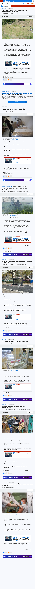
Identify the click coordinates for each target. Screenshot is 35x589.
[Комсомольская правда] (8, 1)
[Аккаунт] (33, 1)
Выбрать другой (6, 6)
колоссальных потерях (8, 219)
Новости (3, 8)
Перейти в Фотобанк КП (14, 139)
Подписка (32, 3)
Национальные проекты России (5, 91)
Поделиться (30, 16)
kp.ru (30, 76)
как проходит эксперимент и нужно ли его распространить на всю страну (21, 64)
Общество (6, 8)
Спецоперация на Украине (8, 251)
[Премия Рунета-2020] (13, 1)
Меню (1, 1)
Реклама (27, 3)
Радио (24, 3)
